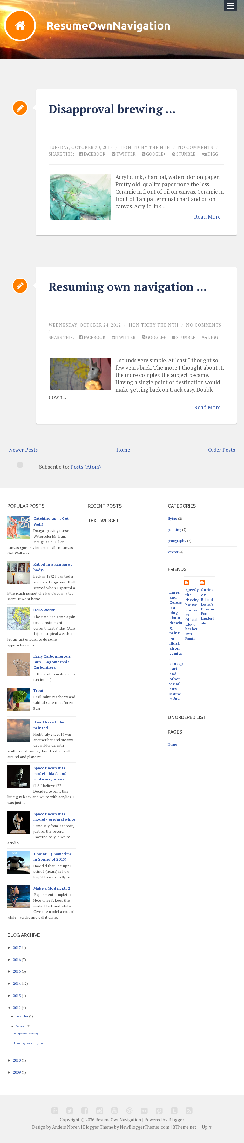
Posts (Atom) (86, 466)
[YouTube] (114, 1110)
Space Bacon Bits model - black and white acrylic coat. (50, 774)
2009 (17, 1072)
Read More (207, 216)
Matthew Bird (175, 696)
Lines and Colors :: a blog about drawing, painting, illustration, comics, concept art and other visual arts (176, 640)
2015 (17, 971)
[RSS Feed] (189, 1110)
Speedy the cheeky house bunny (192, 599)
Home (123, 449)
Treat (38, 690)
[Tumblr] (174, 1110)
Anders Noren (66, 1127)
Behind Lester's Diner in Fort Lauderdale (207, 611)
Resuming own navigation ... (128, 286)
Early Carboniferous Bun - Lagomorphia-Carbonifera (52, 662)
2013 (17, 995)
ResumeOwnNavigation (108, 25)
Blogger (176, 1120)
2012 (17, 1007)
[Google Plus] (54, 1110)
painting (174, 529)
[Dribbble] (129, 1110)
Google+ (155, 154)
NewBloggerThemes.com (144, 1127)
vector (173, 551)
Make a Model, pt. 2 (51, 888)
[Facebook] (84, 1110)
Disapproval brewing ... (112, 109)
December (22, 1016)
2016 (17, 959)
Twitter (125, 154)
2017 (17, 947)
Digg (212, 154)
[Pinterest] (159, 1110)
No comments (195, 147)
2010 (17, 1060)
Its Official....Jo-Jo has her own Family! (191, 626)
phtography (177, 540)
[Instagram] (99, 1110)
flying (172, 518)
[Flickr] (144, 1110)
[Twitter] (69, 1110)
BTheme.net (184, 1127)
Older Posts (221, 449)
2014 (17, 983)
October (21, 1026)
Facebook (94, 154)
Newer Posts (23, 449)
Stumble (185, 154)
